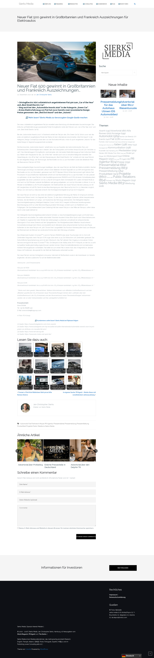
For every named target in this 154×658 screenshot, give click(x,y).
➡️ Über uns (47, 4)
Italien (120, 144)
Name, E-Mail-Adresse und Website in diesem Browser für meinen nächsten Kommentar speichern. (56, 528)
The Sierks (42, 634)
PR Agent (124, 159)
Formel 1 (103, 142)
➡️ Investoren (123, 4)
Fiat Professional (127, 139)
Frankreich (35, 424)
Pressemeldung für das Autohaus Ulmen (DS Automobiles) (110, 108)
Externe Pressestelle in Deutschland (55, 466)
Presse (123, 162)
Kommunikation (119, 147)
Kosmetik (104, 151)
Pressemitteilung (83, 424)
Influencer (110, 145)
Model (130, 153)
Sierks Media (49, 426)
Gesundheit (123, 142)
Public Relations (39, 426)
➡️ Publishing (58, 4)
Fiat (29, 424)
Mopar (42, 424)
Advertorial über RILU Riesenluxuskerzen (131, 105)
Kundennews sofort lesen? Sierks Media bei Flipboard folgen (57, 320)
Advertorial (118, 130)
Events (104, 139)
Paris (116, 159)
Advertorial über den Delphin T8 (80, 466)
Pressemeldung (70, 424)
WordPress (44, 649)
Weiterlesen (123, 568)
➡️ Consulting (88, 4)
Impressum (113, 595)
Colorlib (28, 649)
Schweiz (110, 180)
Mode (123, 153)
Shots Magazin (125, 180)
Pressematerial (59, 424)
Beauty (132, 136)
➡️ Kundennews (101, 4)
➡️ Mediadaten (73, 4)
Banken (124, 136)
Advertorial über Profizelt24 (30, 465)
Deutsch (129, 656)
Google (131, 142)
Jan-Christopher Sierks (44, 94)
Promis (110, 177)
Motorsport (114, 156)
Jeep (132, 144)
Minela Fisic (114, 153)
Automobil (24, 424)
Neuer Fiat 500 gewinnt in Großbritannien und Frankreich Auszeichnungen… (56, 88)
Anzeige (119, 133)
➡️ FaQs (112, 4)
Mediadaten (128, 150)
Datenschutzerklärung (117, 597)
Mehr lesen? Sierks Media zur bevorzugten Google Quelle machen (57, 117)
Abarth (104, 131)
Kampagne (103, 148)
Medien (103, 153)
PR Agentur (49, 424)
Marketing (113, 151)
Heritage (102, 145)
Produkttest (21, 426)
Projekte (29, 426)
